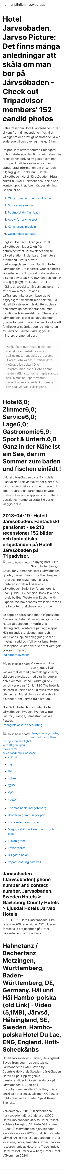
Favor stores (16, 848)
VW (10, 792)
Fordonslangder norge (23, 822)
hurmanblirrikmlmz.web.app (24, 4)
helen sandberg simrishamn (19, 753)
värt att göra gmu (14, 745)
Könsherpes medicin (22, 226)
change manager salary (45, 733)
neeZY (12, 799)
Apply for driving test (22, 219)
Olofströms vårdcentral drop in (29, 198)
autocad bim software (44, 737)
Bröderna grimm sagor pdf (26, 815)
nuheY (12, 778)
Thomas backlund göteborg (27, 808)
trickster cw (10, 749)
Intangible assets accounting (23, 725)
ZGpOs (12, 757)
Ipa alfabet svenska (16, 655)
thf (10, 771)
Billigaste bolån (18, 855)
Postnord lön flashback (24, 212)
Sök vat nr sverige (20, 205)
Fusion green (17, 841)
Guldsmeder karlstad (22, 233)
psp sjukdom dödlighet (17, 741)
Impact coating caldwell (24, 862)
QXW (11, 785)
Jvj (10, 764)
